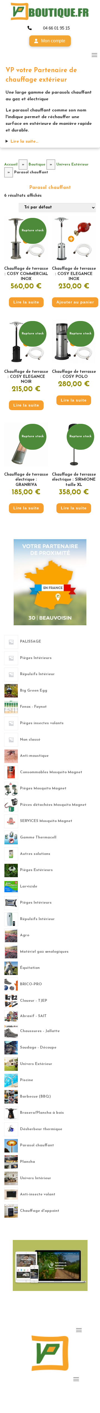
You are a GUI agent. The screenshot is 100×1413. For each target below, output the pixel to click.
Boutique (37, 164)
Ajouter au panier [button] (75, 302)
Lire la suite (26, 302)
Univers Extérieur (72, 164)
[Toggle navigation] (94, 54)
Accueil (11, 164)
